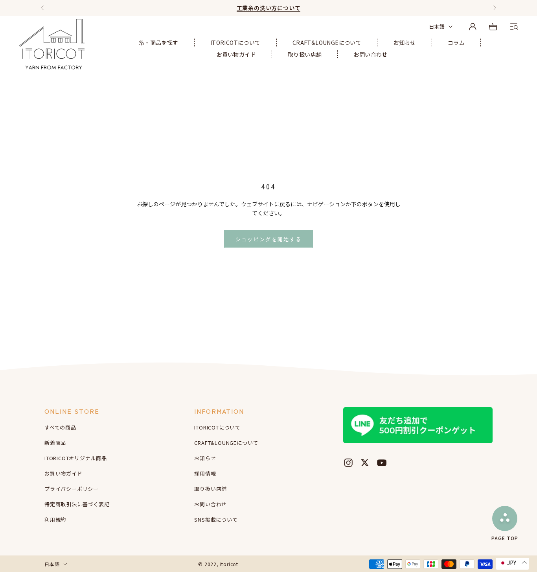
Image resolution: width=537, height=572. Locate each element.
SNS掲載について (215, 519)
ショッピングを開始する (268, 239)
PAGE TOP (504, 538)
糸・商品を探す (158, 42)
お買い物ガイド (236, 54)
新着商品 (55, 442)
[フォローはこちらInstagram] (348, 462)
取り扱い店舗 (305, 54)
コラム (456, 42)
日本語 (437, 26)
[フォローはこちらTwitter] (365, 462)
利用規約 (55, 519)
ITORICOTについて (235, 42)
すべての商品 (60, 427)
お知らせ (404, 42)
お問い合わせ (370, 54)
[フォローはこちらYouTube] (382, 462)
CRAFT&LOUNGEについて (326, 42)
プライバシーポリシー (71, 488)
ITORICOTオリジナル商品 (75, 458)
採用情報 (205, 473)
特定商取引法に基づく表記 (77, 504)
